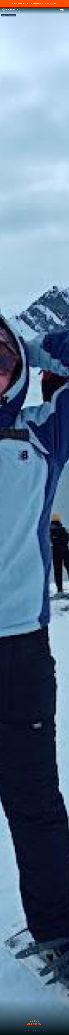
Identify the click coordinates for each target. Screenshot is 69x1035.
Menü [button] (64, 10)
